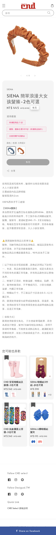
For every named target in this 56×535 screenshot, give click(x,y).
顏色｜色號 (16, 143)
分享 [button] (13, 170)
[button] (3, 5)
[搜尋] (49, 13)
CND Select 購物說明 (17, 508)
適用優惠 (11, 116)
